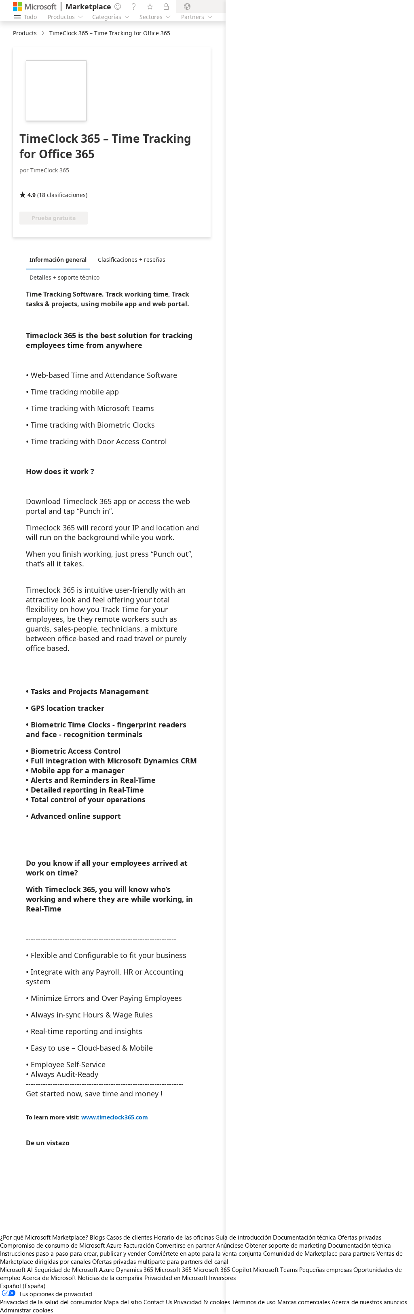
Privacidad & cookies (202, 1302)
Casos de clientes (129, 1237)
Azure (106, 1269)
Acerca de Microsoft (49, 1278)
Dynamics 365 (134, 1269)
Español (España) (23, 1286)
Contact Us (158, 1302)
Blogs (97, 1237)
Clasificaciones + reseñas (131, 259)
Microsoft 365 (173, 1269)
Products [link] (25, 33)
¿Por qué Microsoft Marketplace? (44, 1237)
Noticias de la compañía (110, 1278)
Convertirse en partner (185, 1245)
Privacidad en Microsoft (175, 1278)
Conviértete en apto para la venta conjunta (205, 1253)
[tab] (60, 259)
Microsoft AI (16, 1269)
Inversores (222, 1278)
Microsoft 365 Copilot (222, 1269)
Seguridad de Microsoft (65, 1269)
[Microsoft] (35, 6)
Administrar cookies (26, 1310)
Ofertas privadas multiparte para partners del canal (160, 1261)
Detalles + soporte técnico (64, 277)
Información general (58, 259)
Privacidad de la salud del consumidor (51, 1302)
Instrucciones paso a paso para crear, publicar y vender (73, 1253)
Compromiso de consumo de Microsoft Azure (61, 1245)
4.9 (31, 195)
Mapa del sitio (123, 1302)
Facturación (138, 1245)
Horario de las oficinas (184, 1237)
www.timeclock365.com (114, 1117)
